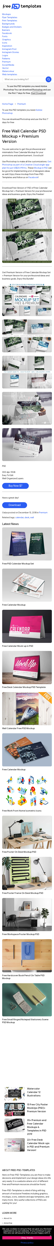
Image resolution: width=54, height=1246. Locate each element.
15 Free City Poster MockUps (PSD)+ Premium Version (37, 1108)
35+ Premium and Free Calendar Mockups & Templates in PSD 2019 (36, 1127)
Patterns (6, 58)
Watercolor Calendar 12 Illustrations (33, 1092)
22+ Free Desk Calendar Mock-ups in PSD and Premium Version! (38, 1145)
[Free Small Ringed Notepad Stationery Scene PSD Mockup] (27, 999)
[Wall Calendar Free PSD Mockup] (27, 708)
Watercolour (8, 71)
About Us (8, 1218)
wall (32, 517)
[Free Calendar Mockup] (27, 585)
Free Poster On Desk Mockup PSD (19, 852)
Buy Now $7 (15, 485)
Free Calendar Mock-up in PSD (17, 646)
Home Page (7, 104)
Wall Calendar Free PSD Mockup (18, 728)
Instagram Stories (10, 52)
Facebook (7, 33)
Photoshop (37, 89)
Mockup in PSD (41, 168)
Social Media (8, 65)
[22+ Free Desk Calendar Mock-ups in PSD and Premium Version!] (14, 1145)
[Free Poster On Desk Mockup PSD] (27, 832)
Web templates (9, 74)
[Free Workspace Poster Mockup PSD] (27, 914)
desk (27, 517)
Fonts (4, 36)
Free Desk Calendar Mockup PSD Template (24, 687)
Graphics (6, 39)
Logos (5, 55)
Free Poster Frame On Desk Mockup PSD (22, 893)
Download (15, 505)
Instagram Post (9, 49)
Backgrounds (8, 23)
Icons (4, 42)
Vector (5, 68)
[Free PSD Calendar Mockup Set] (27, 544)
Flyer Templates (9, 17)
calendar (19, 517)
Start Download (38, 93)
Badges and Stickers (12, 27)
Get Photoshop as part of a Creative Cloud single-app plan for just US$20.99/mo (26, 164)
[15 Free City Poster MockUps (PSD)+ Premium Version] (14, 1109)
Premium (6, 61)
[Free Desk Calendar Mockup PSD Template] (27, 667)
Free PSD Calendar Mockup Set (18, 563)
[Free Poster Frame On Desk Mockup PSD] (27, 873)
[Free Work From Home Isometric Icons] (27, 791)
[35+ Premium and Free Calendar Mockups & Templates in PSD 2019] (14, 1127)
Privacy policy (27, 1243)
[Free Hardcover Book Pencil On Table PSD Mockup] (27, 955)
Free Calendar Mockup (13, 605)
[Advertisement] (27, 1054)
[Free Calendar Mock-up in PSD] (27, 626)
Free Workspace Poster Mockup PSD (20, 934)
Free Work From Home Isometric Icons (21, 810)
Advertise (8, 1223)
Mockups (6, 14)
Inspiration (7, 46)
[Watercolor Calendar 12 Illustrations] (14, 1094)
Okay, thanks (27, 1237)
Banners (6, 30)
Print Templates (9, 20)
